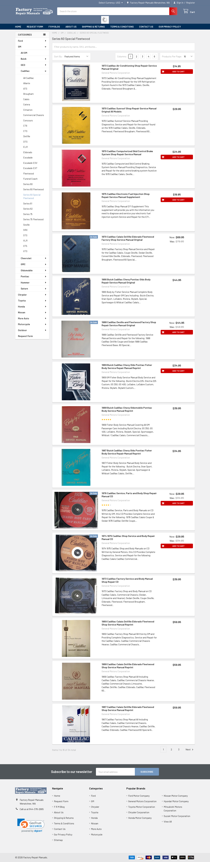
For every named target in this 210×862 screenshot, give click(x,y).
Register (190, 2)
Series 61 (27, 203)
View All (168, 821)
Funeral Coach (30, 178)
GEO (23, 65)
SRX (25, 230)
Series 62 (28, 208)
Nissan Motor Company (176, 795)
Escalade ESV (30, 162)
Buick (23, 58)
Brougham (28, 93)
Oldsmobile (27, 270)
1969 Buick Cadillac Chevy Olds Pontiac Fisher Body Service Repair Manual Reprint (127, 366)
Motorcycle (24, 324)
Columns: (122, 56)
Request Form (35, 26)
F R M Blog (54, 26)
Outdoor (22, 330)
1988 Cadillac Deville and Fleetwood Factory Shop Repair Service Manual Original (129, 324)
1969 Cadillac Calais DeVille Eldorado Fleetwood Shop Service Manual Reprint (128, 623)
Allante (26, 83)
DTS (25, 141)
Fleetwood (28, 173)
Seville (26, 224)
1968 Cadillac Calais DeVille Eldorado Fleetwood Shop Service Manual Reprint (128, 666)
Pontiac (25, 276)
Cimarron (27, 109)
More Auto (23, 318)
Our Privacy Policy (170, 26)
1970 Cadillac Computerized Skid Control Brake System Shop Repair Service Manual (127, 153)
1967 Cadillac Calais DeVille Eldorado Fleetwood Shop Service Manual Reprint (128, 708)
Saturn (24, 288)
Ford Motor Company (139, 795)
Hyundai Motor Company (176, 801)
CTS (25, 131)
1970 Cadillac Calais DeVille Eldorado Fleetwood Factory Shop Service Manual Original (128, 238)
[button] (31, 825)
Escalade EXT (30, 168)
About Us (70, 26)
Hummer (25, 282)
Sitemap (58, 839)
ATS (25, 88)
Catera (26, 104)
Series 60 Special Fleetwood (31, 196)
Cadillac (25, 71)
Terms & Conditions (122, 26)
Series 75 (27, 214)
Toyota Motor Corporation (141, 806)
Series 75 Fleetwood (33, 219)
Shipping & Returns (93, 26)
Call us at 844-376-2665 (32, 809)
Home (18, 26)
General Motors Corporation (142, 801)
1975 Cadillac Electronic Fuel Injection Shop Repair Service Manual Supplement (126, 195)
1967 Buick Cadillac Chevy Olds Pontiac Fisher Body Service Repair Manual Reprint (127, 452)
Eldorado (27, 152)
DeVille (26, 136)
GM (19, 46)
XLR (25, 240)
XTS (25, 251)
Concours (28, 120)
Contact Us (146, 26)
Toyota (22, 300)
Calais (26, 99)
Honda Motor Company (140, 817)
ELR (25, 146)
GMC (23, 264)
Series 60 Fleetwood (33, 189)
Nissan (21, 312)
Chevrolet (26, 258)
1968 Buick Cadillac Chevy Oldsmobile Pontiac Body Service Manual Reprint (127, 409)
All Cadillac (28, 78)
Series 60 (28, 184)
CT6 (25, 125)
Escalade (28, 157)
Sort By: (58, 56)
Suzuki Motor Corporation (177, 815)
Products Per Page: (172, 56)
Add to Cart (178, 71)
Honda (21, 306)
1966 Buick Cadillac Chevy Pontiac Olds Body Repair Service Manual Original (126, 281)
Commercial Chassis (33, 115)
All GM (24, 52)
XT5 (25, 246)
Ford (20, 40)
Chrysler (22, 294)
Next (188, 749)
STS (25, 235)
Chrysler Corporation (138, 812)
